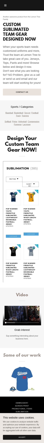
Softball (8, 122)
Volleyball (22, 122)
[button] (6, 5)
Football (34, 113)
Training (25, 116)
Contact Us (22, 92)
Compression (33, 122)
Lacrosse (27, 124)
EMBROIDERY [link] (22, 403)
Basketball (18, 113)
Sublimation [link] (22, 412)
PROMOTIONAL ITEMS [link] (22, 409)
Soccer (27, 113)
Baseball (9, 113)
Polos (14, 122)
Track (18, 116)
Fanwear (18, 124)
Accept (22, 437)
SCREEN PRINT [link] (22, 406)
